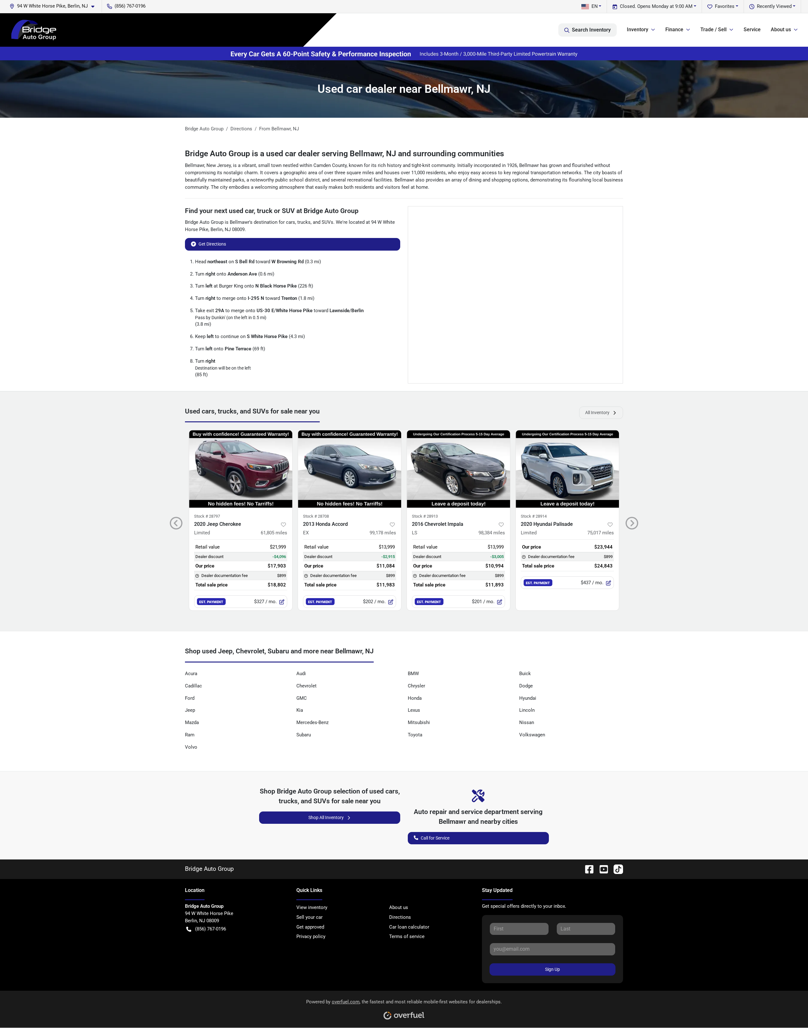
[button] (54, 6)
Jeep (190, 710)
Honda (415, 698)
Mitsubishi (419, 722)
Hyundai (527, 698)
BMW (413, 673)
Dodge (526, 686)
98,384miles (491, 533)
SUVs (327, 222)
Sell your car (309, 917)
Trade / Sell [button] (713, 30)
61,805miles (274, 533)
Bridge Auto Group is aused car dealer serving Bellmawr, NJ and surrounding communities (344, 153)
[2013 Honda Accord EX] (349, 469)
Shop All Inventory (326, 817)
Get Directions (212, 244)
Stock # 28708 (316, 516)
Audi (301, 673)
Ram (189, 735)
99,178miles (383, 533)
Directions (400, 917)
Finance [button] (674, 30)
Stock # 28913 (425, 516)
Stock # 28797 (207, 516)
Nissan (526, 722)
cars (290, 222)
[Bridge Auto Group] (33, 29)
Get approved (310, 927)
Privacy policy (310, 936)
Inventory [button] (637, 30)
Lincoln (527, 710)
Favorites (724, 6)
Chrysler (416, 686)
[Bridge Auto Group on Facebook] (586, 868)
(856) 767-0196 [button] (130, 6)
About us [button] (781, 30)
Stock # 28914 (534, 516)
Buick (525, 673)
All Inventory (597, 412)
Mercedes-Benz (312, 722)
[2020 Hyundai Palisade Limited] (567, 469)
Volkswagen (532, 735)
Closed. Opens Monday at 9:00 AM (656, 6)
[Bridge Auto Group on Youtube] (601, 868)
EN (594, 6)
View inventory (311, 907)
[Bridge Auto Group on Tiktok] (616, 868)
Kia (299, 710)
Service (752, 30)
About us (398, 907)
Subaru (303, 735)
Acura (191, 673)
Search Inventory (591, 30)
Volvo (191, 747)
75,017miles (600, 533)
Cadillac (193, 686)
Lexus (414, 710)
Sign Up (552, 969)
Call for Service (435, 838)
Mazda (192, 722)
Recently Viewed (774, 6)
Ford (189, 698)
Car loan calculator (409, 927)
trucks (304, 222)
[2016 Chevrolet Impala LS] (458, 469)
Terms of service (407, 936)
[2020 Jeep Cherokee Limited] (240, 469)
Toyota (415, 735)
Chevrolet (306, 686)
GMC (301, 698)
